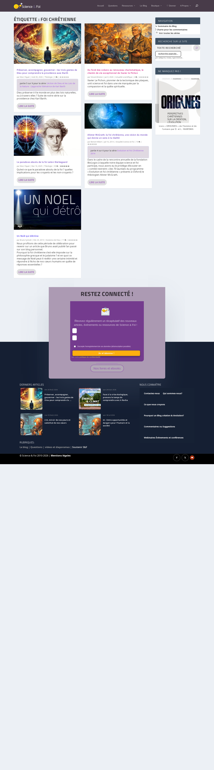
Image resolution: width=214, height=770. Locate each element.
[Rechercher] (196, 48)
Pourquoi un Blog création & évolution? (164, 415)
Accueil (100, 6)
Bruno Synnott (25, 240)
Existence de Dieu (53, 240)
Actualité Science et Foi (125, 142)
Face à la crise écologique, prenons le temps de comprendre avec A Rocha (115, 397)
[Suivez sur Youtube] (192, 457)
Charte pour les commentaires (171, 29)
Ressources (127, 6)
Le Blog (143, 6)
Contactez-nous (152, 393)
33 (55, 166)
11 (63, 240)
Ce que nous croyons (154, 404)
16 (137, 142)
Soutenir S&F (79, 447)
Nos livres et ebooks (107, 368)
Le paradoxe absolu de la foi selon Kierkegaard (42, 162)
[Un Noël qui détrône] (47, 209)
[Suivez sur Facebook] (176, 457)
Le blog (24, 447)
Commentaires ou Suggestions (159, 426)
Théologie (49, 77)
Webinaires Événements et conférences (163, 437)
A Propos (184, 6)
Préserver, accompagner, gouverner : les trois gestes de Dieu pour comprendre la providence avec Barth (47, 71)
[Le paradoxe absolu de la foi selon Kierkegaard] (47, 136)
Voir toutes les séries (169, 33)
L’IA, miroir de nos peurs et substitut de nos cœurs (57, 421)
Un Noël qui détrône (28, 235)
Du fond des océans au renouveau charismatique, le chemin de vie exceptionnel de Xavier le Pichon (115, 71)
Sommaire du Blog (167, 26)
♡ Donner (171, 6)
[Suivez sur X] (185, 457)
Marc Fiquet (25, 77)
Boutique (155, 6)
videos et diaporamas (57, 447)
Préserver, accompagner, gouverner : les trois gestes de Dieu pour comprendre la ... (59, 397)
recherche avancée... (168, 54)
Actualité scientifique (123, 77)
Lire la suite (26, 106)
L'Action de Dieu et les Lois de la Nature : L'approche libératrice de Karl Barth (47, 85)
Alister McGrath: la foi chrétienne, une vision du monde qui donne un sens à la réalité (117, 136)
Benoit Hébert (96, 142)
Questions (112, 6)
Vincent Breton (97, 77)
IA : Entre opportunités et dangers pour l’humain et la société (116, 423)
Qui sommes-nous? (172, 393)
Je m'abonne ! (106, 353)
